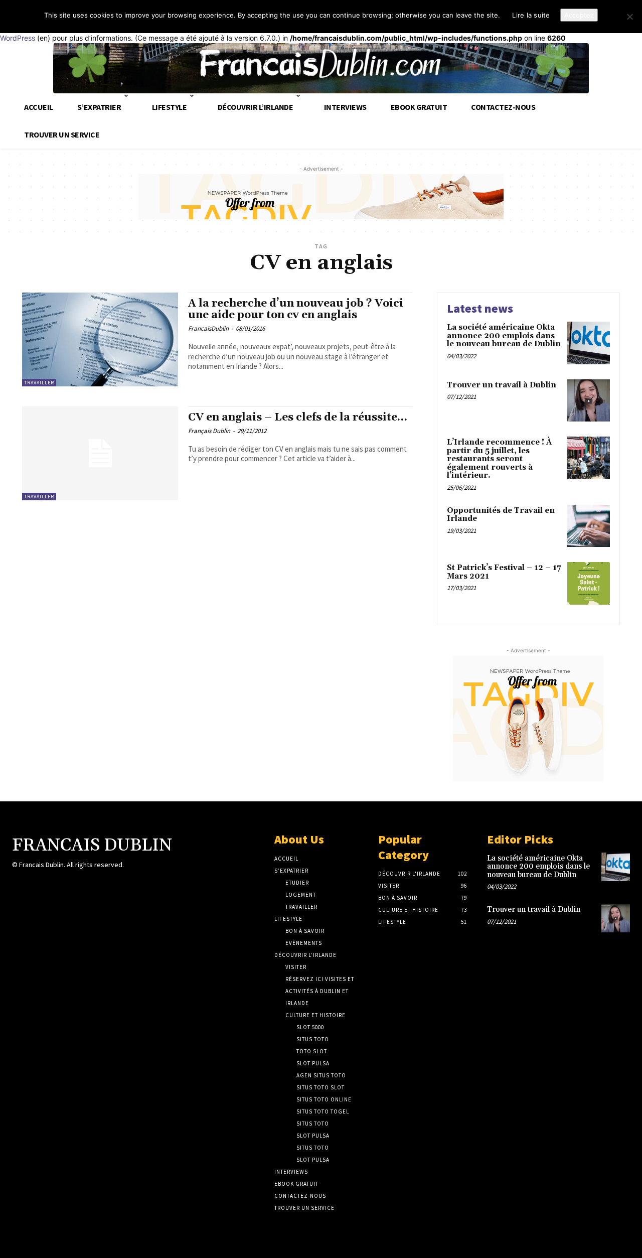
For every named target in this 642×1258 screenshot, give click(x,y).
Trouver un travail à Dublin (501, 385)
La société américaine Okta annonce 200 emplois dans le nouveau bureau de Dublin (504, 336)
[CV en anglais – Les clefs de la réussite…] (100, 453)
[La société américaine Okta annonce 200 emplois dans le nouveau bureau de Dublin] (588, 343)
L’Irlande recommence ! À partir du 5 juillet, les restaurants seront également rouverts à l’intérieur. (499, 459)
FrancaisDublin (208, 328)
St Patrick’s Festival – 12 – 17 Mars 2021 (504, 572)
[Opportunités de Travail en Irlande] (588, 526)
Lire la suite (531, 15)
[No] (629, 17)
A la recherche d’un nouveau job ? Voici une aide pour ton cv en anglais (295, 309)
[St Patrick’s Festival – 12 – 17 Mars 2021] (588, 583)
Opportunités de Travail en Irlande (501, 515)
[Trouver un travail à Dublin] (588, 400)
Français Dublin (209, 431)
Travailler (39, 382)
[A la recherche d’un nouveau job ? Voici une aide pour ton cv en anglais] (100, 339)
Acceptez (579, 15)
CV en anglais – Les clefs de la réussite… (297, 417)
